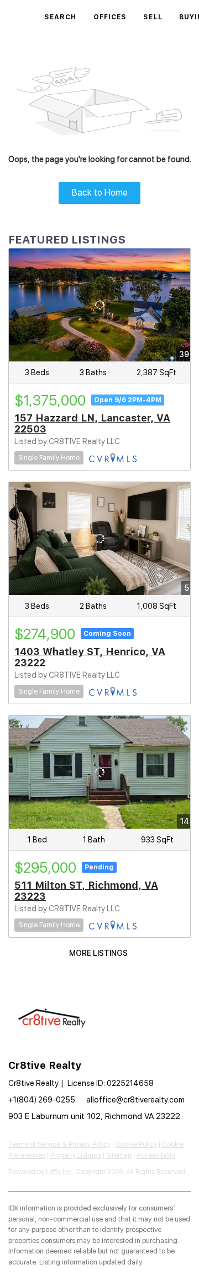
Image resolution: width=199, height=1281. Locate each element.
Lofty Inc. (60, 1172)
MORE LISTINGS (98, 953)
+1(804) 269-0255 (41, 1099)
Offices (110, 17)
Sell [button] (152, 17)
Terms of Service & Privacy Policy (59, 1144)
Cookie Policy (136, 1144)
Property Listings (75, 1155)
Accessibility (156, 1155)
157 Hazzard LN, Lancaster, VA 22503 (92, 423)
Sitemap (119, 1155)
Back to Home (100, 192)
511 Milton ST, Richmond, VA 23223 (86, 890)
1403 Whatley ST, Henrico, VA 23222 (89, 657)
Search (60, 17)
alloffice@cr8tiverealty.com (135, 1099)
